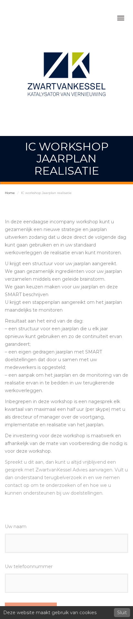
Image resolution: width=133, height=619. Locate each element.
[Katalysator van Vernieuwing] (66, 75)
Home (10, 193)
